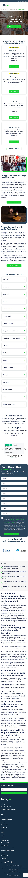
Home (2, 9)
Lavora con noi (4, 827)
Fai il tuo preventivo (14, 26)
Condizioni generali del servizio (18, 519)
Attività (6, 9)
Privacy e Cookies (5, 840)
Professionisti (13, 9)
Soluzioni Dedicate (5, 817)
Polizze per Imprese (5, 804)
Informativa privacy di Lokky (10, 522)
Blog (2, 829)
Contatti (3, 835)
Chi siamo (3, 822)
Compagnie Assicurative (6, 819)
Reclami (3, 853)
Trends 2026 (3, 858)
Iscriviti (14, 793)
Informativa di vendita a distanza (12, 520)
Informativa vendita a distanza (7, 850)
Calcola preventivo (14, 66)
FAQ (2, 837)
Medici (2, 811)
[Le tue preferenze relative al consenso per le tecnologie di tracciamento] (26, 658)
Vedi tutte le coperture (14, 148)
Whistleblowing (4, 845)
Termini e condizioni (5, 842)
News (2, 832)
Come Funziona (4, 824)
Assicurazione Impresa (6, 806)
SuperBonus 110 (4, 855)
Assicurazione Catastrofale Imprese (9, 809)
